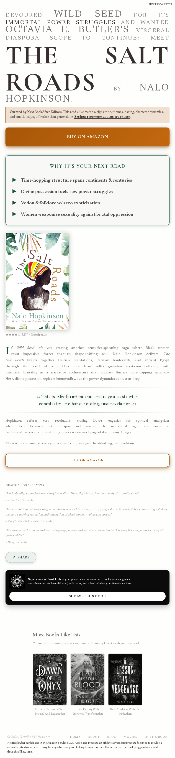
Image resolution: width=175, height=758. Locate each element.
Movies (130, 737)
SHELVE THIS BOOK (87, 596)
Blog (111, 737)
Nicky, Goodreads (17, 542)
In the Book (156, 737)
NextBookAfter (160, 4)
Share (24, 557)
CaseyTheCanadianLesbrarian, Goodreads (30, 521)
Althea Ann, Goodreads (20, 500)
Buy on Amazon (87, 137)
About (94, 737)
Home (75, 737)
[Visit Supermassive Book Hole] (17, 581)
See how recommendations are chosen (102, 117)
